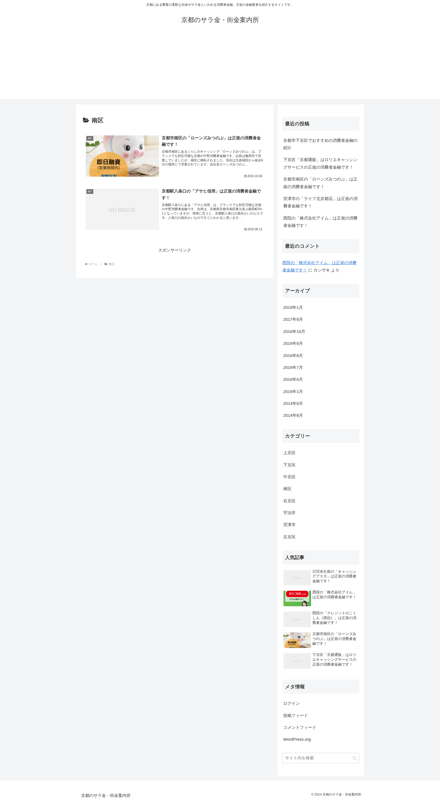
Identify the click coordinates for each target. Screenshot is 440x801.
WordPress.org (297, 739)
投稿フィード (295, 715)
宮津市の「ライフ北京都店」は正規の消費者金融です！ (320, 202)
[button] (355, 758)
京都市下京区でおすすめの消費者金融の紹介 (320, 144)
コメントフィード (299, 727)
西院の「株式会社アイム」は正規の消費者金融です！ (320, 222)
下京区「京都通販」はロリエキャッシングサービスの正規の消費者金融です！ (320, 163)
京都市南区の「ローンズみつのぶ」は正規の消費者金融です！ (320, 183)
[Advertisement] (220, 67)
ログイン (291, 703)
